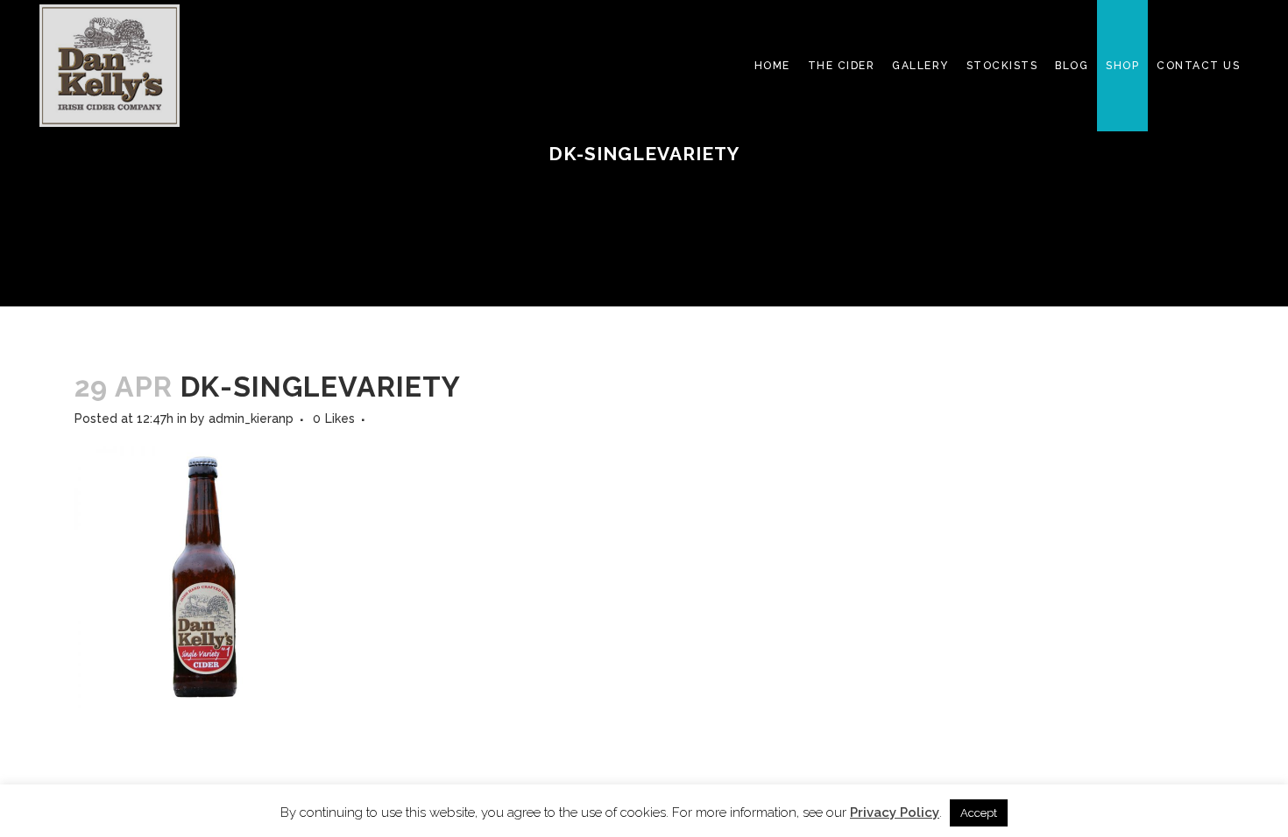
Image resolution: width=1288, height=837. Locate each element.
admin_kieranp (251, 418)
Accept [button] (978, 812)
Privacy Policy (894, 812)
